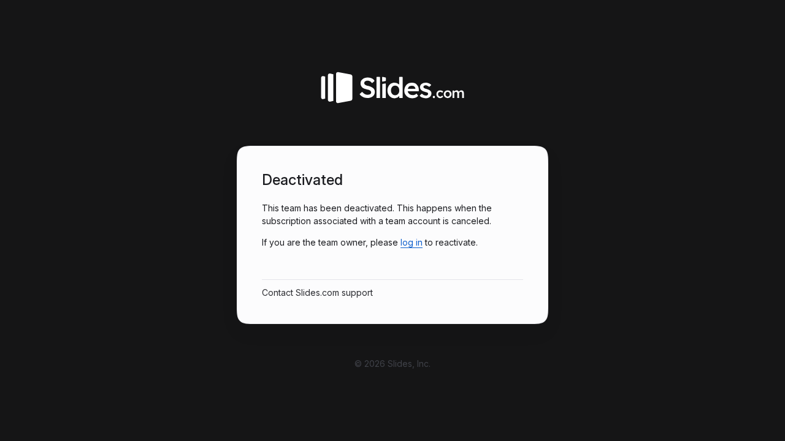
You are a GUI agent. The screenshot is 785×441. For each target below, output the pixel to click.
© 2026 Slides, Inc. (392, 363)
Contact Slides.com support (317, 292)
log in (411, 242)
